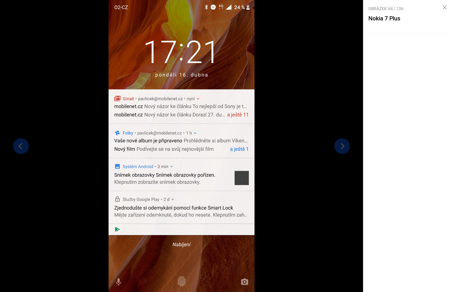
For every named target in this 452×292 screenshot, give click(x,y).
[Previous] (21, 146)
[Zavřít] (444, 7)
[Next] (342, 146)
